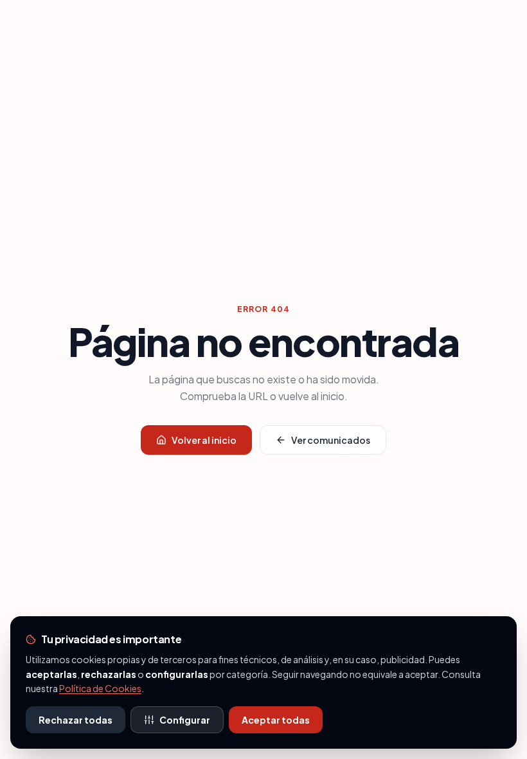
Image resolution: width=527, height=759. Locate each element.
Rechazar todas (75, 720)
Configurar (184, 720)
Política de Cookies (100, 688)
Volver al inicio (204, 440)
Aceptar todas (276, 720)
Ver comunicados (330, 440)
